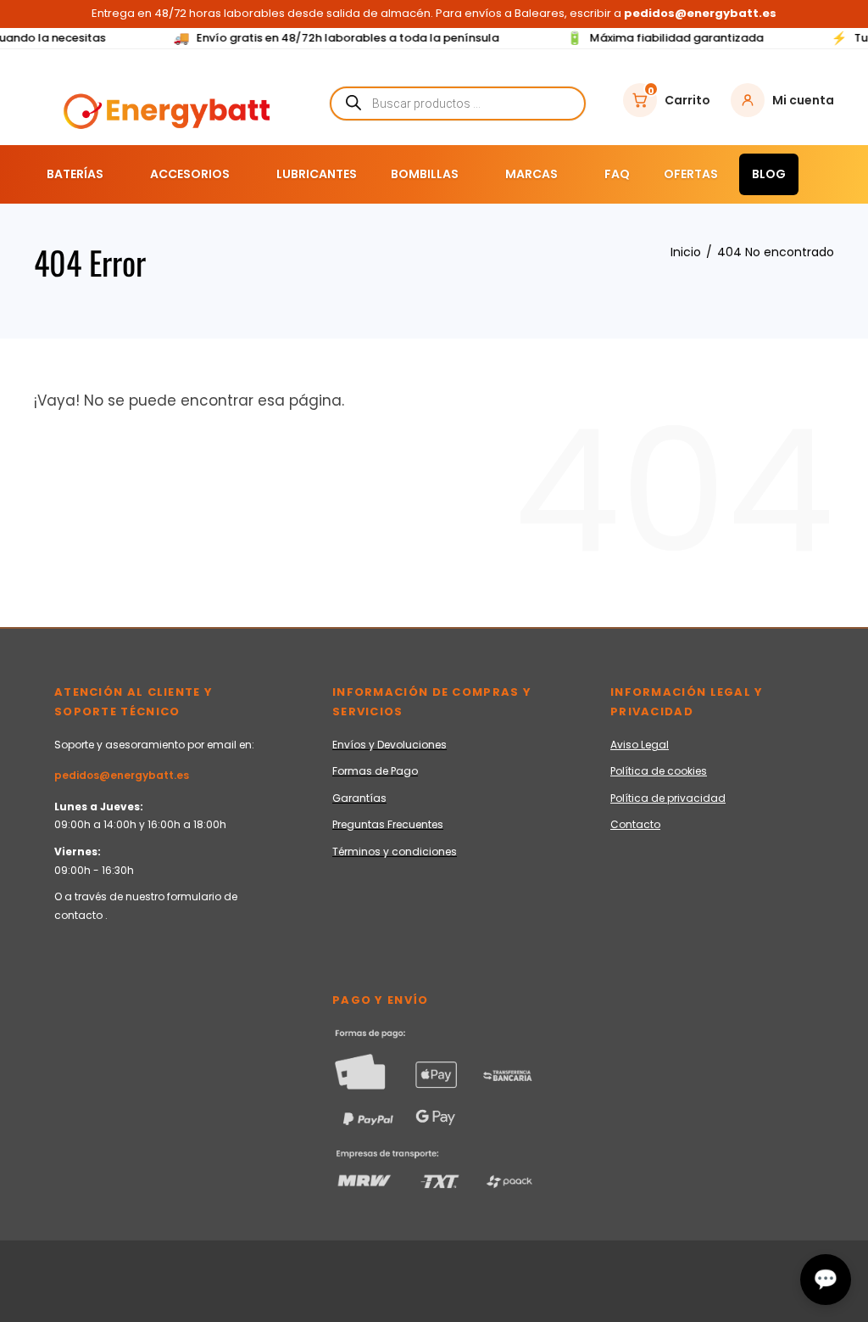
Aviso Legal (639, 744)
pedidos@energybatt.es (121, 775)
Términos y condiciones (394, 851)
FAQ (617, 173)
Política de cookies (658, 771)
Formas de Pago (375, 771)
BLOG (769, 173)
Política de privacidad (668, 798)
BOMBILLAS (425, 173)
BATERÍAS (75, 173)
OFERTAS (691, 173)
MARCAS (531, 173)
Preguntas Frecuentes (387, 824)
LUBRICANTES (316, 173)
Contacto (635, 824)
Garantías (359, 798)
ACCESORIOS (190, 173)
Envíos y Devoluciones (389, 744)
